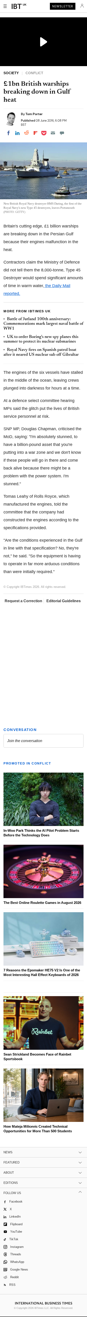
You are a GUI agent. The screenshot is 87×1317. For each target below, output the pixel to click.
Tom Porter (34, 114)
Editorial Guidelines (63, 601)
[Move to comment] (62, 133)
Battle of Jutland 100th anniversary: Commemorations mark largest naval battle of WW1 (43, 324)
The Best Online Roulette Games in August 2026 (42, 903)
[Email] (53, 133)
